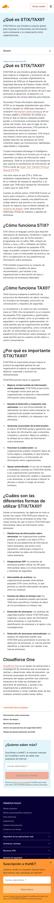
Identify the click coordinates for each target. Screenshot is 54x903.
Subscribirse (27, 889)
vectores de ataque (12, 208)
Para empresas (9, 817)
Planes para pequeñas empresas (17, 813)
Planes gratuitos (10, 808)
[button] (27, 51)
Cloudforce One (11, 666)
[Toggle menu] (51, 6)
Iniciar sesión (38, 6)
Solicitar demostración (12, 825)
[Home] (6, 6)
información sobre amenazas (28, 111)
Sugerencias (8, 821)
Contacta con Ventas (12, 829)
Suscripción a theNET (27, 775)
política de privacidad (20, 782)
